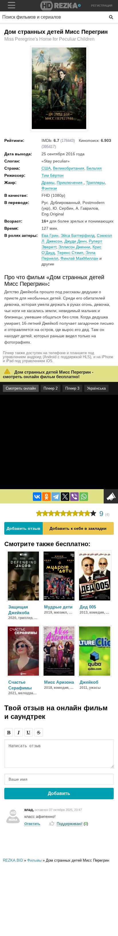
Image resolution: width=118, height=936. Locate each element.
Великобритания (68, 168)
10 (93, 513)
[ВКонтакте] (37, 496)
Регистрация (101, 5)
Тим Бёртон (53, 175)
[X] (65, 496)
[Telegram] (56, 496)
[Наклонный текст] (18, 732)
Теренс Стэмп (70, 252)
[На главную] (59, 5)
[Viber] (74, 496)
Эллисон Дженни (74, 247)
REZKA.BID (13, 860)
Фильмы (34, 860)
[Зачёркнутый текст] (38, 732)
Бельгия (94, 168)
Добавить (59, 793)
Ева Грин (50, 235)
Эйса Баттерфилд (78, 235)
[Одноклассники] (46, 496)
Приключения (70, 182)
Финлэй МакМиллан (79, 258)
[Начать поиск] (111, 17)
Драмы (48, 182)
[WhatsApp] (83, 496)
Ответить (32, 824)
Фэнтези (49, 188)
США (46, 168)
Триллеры (95, 182)
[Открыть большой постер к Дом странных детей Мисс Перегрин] (59, 128)
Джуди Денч (75, 241)
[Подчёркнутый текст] (28, 732)
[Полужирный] (8, 732)
